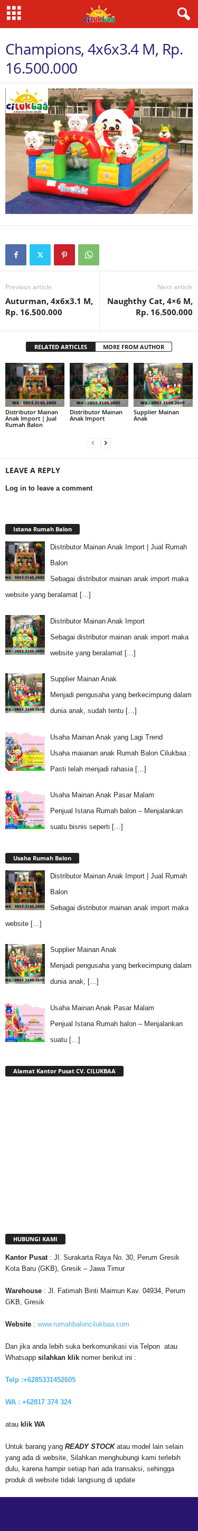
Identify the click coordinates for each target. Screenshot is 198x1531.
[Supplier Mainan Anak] (163, 385)
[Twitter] (40, 254)
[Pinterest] (64, 254)
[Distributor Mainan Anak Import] (99, 385)
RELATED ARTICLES (60, 347)
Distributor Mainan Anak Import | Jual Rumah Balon (31, 418)
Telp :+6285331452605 (40, 1380)
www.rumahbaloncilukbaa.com (83, 1324)
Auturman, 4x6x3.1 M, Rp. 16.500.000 (49, 306)
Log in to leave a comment (48, 488)
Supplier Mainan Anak (156, 415)
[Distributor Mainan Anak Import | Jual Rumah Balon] (34, 385)
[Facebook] (15, 254)
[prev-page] (93, 442)
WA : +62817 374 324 (39, 1402)
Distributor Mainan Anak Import (96, 415)
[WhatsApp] (88, 254)
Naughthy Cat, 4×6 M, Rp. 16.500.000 (150, 306)
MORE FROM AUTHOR (133, 347)
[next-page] (105, 442)
